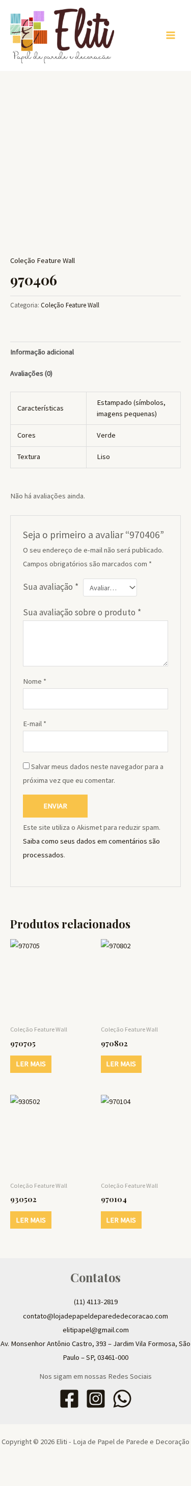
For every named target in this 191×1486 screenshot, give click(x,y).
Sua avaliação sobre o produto (82, 612)
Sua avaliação (50, 586)
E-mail (34, 723)
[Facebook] (69, 1398)
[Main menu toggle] (170, 35)
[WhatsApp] (122, 1398)
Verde (106, 435)
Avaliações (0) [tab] (31, 373)
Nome (34, 681)
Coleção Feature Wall (42, 260)
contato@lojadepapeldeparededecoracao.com (95, 1316)
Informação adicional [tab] (42, 351)
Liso (103, 456)
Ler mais (31, 1063)
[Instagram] (96, 1398)
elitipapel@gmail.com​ (96, 1329)
